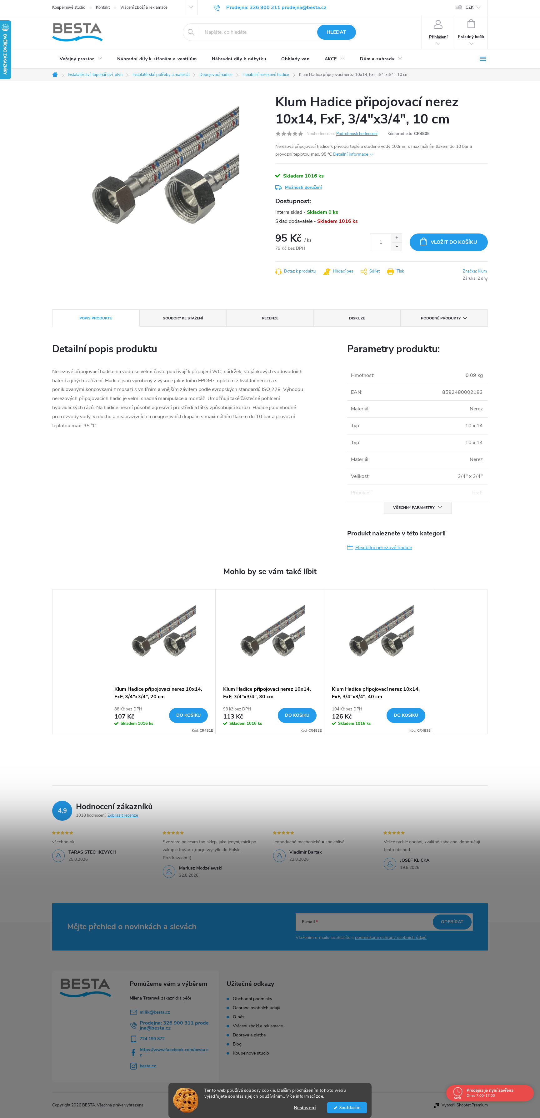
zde (319, 1096)
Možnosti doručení (303, 187)
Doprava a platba (249, 1035)
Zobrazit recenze (123, 815)
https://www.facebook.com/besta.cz (174, 1052)
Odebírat (452, 922)
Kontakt (103, 7)
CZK (469, 7)
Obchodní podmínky (252, 998)
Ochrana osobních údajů (256, 1007)
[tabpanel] (161, 661)
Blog (237, 1044)
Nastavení (305, 1107)
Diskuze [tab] (357, 318)
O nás (238, 1017)
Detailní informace (350, 154)
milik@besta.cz (155, 1012)
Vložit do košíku (454, 242)
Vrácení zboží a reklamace (144, 7)
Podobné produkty (441, 318)
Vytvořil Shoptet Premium (465, 1105)
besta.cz (148, 1066)
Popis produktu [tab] (95, 318)
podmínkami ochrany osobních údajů (391, 937)
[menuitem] (81, 59)
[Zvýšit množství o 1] (397, 238)
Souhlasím (350, 1107)
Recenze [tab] (270, 318)
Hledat (336, 32)
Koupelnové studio (68, 7)
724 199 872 (152, 1039)
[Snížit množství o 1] (397, 246)
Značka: (475, 271)
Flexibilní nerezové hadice (383, 547)
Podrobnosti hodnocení (357, 133)
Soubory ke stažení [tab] (183, 318)
